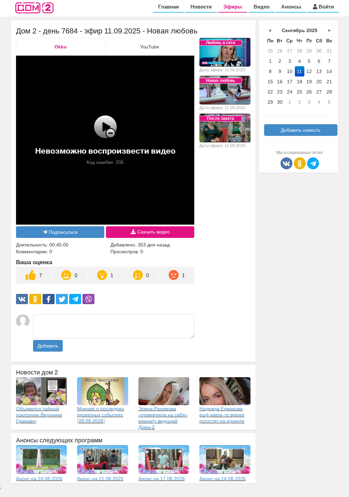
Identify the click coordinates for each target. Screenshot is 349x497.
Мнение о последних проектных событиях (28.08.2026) (100, 414)
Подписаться (63, 232)
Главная (168, 7)
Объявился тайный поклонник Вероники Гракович (39, 414)
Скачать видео (153, 232)
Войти (325, 7)
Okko (61, 46)
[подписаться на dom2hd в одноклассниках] (300, 163)
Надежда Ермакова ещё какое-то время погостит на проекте (221, 414)
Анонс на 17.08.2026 (161, 478)
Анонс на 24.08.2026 (39, 478)
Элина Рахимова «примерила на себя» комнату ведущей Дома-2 (163, 417)
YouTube (149, 46)
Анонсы (291, 7)
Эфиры (232, 7)
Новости (201, 7)
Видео (262, 7)
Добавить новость (300, 130)
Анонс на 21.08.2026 (100, 478)
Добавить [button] (47, 346)
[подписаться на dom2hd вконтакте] (287, 163)
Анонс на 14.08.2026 (222, 478)
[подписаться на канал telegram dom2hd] (313, 163)
